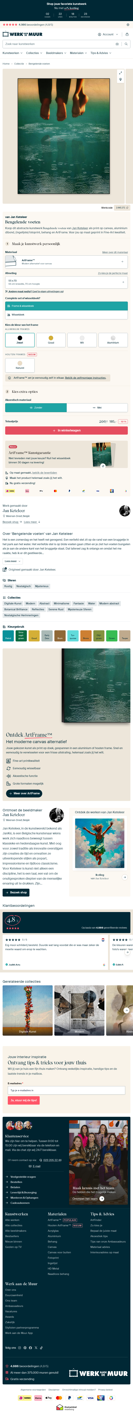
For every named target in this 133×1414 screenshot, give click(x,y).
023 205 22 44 (52, 1160)
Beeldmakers (54, 53)
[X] (36, 1348)
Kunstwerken (11, 53)
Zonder (38, 407)
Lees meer (31, 522)
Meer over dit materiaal (115, 252)
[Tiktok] (41, 1348)
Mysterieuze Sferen (79, 609)
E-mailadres (15, 1083)
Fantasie (79, 603)
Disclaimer (54, 1389)
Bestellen (16, 1182)
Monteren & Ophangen (24, 1197)
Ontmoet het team (85, 1199)
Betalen (15, 1187)
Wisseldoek (18, 314)
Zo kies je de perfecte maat (113, 273)
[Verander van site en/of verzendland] (128, 25)
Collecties (32, 53)
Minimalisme (61, 603)
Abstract (44, 603)
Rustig (8, 586)
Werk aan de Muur (21, 1284)
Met (99, 407)
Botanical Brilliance (16, 609)
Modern (30, 603)
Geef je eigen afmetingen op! (36, 291)
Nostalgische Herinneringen (21, 615)
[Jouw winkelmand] (127, 34)
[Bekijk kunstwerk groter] (120, 73)
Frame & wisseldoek (23, 305)
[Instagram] (19, 1348)
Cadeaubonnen (20, 1203)
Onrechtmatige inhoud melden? (79, 1389)
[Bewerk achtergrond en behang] (120, 79)
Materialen (76, 53)
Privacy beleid (105, 1389)
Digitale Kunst (12, 603)
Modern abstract (109, 603)
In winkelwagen (69, 430)
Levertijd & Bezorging (24, 1192)
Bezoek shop (11, 522)
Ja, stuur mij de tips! (24, 1100)
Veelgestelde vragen (23, 1177)
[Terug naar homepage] (22, 34)
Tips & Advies (99, 53)
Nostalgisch (23, 586)
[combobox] (58, 44)
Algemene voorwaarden (33, 1389)
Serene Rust (56, 609)
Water (91, 603)
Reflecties (38, 609)
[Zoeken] (126, 44)
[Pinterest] (25, 1348)
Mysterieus (41, 586)
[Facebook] (30, 1348)
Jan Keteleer (19, 217)
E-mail (37, 1166)
